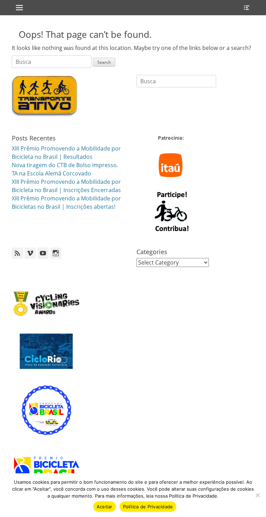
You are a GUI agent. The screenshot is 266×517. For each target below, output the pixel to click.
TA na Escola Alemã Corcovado (51, 173)
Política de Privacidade (148, 506)
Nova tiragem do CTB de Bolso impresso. (65, 165)
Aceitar (105, 506)
